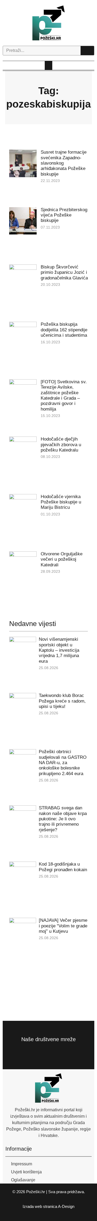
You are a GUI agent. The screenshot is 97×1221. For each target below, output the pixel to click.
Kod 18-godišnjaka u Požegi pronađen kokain (63, 867)
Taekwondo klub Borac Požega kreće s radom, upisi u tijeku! (62, 701)
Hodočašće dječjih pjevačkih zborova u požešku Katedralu (61, 445)
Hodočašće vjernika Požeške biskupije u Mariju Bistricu (61, 502)
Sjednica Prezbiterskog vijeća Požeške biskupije (64, 215)
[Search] (87, 50)
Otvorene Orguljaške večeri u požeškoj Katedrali (61, 559)
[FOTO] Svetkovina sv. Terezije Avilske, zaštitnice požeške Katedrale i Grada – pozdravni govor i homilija (64, 395)
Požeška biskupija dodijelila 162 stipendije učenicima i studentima (64, 330)
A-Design (66, 1206)
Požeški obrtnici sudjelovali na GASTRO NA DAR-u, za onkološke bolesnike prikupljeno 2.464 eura (62, 762)
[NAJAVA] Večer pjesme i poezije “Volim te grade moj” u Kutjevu (63, 926)
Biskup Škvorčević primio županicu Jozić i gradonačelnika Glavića (64, 272)
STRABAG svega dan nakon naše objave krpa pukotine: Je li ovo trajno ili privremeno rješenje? (63, 818)
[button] (48, 65)
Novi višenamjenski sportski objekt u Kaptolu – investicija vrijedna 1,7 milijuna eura (59, 650)
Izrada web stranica (40, 1206)
